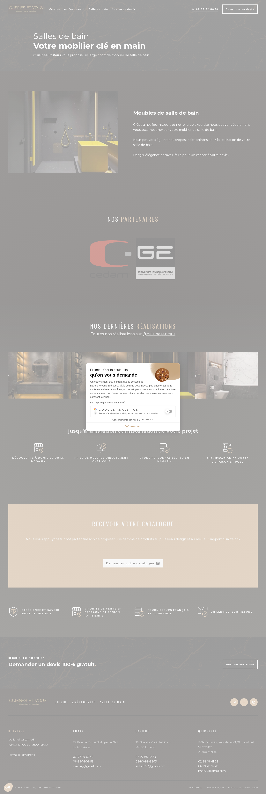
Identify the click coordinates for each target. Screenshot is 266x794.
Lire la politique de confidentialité (107, 402)
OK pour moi (133, 426)
